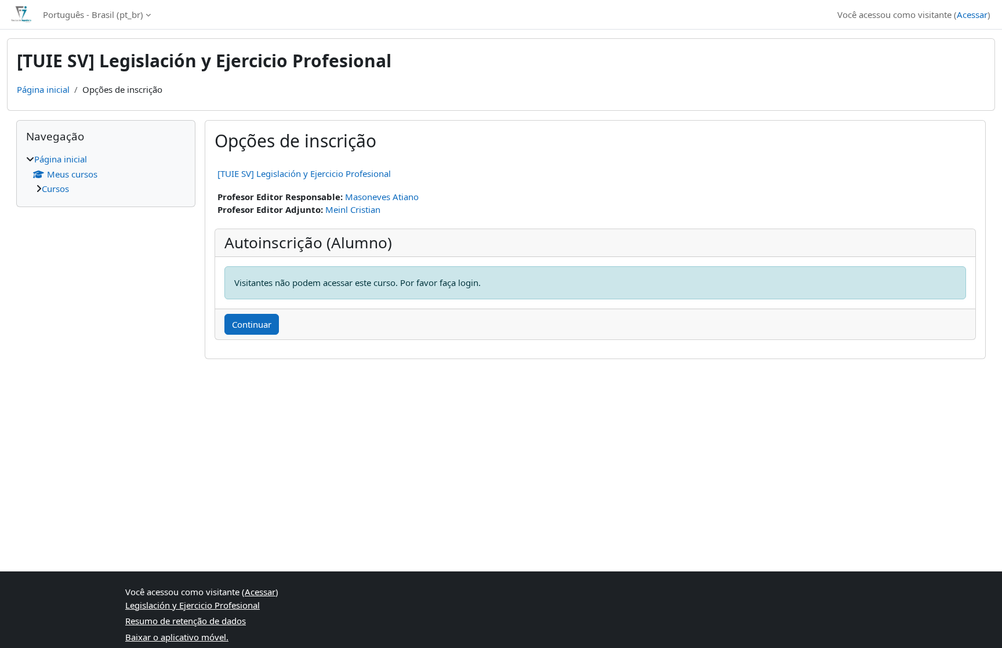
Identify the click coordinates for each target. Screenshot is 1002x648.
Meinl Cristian (352, 209)
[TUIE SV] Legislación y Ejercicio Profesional (304, 173)
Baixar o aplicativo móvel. (176, 637)
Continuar (251, 324)
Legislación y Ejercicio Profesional (192, 605)
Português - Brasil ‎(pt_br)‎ (93, 14)
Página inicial (43, 89)
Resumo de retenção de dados (185, 621)
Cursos (55, 188)
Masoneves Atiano (382, 196)
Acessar (972, 14)
